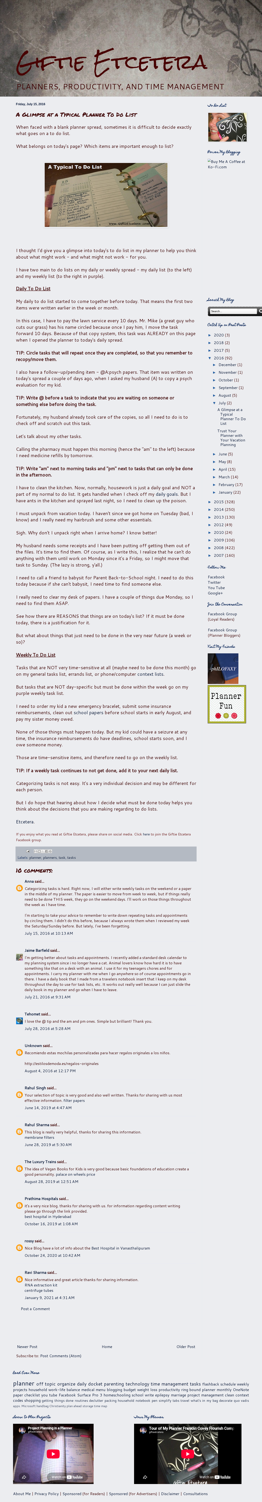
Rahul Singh (35, 1087)
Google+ (215, 593)
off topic (46, 1384)
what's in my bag (204, 1400)
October (226, 380)
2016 (219, 358)
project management (205, 1395)
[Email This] (36, 851)
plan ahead (74, 1406)
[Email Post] (27, 850)
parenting (114, 1384)
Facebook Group (222, 613)
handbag (42, 1406)
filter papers (74, 1100)
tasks (71, 857)
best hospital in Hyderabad (48, 1216)
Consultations (195, 1493)
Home (107, 1346)
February (226, 484)
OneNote (241, 1389)
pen (154, 1400)
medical (88, 1389)
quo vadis (241, 1400)
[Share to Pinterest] (50, 851)
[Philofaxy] (223, 682)
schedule (228, 1384)
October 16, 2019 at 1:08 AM (51, 1223)
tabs (176, 1400)
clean (229, 1395)
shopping (32, 1400)
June (223, 454)
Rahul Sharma (37, 1124)
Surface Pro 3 (89, 1395)
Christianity (57, 1406)
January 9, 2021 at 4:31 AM (50, 1297)
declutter (96, 1400)
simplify (165, 1400)
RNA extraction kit (41, 1285)
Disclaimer (170, 1493)
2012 (219, 524)
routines (81, 1400)
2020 (219, 335)
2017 (219, 350)
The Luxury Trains (40, 1161)
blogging (114, 1389)
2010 (219, 532)
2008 (219, 547)
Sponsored (71, 1493)
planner (35, 857)
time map (100, 1406)
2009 (219, 540)
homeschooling (117, 1395)
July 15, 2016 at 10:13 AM (49, 933)
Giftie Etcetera (111, 61)
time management (169, 1384)
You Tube (216, 587)
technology (137, 1384)
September (228, 387)
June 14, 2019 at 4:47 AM (48, 1107)
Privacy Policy (46, 1493)
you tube (49, 1395)
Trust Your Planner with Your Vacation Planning (231, 437)
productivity (169, 1389)
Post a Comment (35, 1308)
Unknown (33, 1045)
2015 (219, 501)
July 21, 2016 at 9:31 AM (48, 997)
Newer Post (27, 1346)
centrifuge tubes (39, 1290)
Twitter (214, 582)
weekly (243, 1384)
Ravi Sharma (35, 1272)
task (62, 857)
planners (50, 857)
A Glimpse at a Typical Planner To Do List (231, 416)
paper (18, 1395)
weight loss (147, 1389)
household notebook (134, 1400)
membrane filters (39, 1137)
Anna (29, 881)
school (137, 1395)
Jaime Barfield (37, 950)
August (225, 395)
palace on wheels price (75, 1174)
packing (111, 1400)
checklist (32, 1395)
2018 (219, 342)
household (38, 1389)
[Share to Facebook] (47, 851)
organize (66, 1384)
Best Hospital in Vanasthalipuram (120, 1248)
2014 (219, 509)
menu (100, 1389)
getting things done (57, 1400)
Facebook (216, 577)
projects (20, 1389)
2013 (219, 517)
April (223, 469)
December (227, 364)
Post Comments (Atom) (61, 1355)
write (149, 1395)
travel (184, 1400)
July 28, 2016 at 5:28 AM (48, 1028)
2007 (219, 555)
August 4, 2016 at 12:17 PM (50, 1070)
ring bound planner (198, 1389)
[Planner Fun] (227, 722)
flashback (210, 1384)
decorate (225, 1400)
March (224, 477)
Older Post (185, 1346)
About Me (22, 1493)
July (222, 402)
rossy (29, 1240)
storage (87, 1406)
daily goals (167, 494)
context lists (150, 674)
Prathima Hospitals (41, 1198)
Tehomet (32, 1014)
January (225, 492)
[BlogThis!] (39, 851)
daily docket (89, 1384)
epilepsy (162, 1395)
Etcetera (25, 821)
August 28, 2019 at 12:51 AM (51, 1181)
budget (130, 1389)
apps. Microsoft (24, 1406)
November (228, 372)
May (222, 461)
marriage (178, 1395)
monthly (224, 1389)
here (146, 834)
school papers (88, 712)
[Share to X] (43, 851)
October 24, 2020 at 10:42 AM (52, 1255)
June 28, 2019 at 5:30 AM (48, 1144)
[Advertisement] (131, 25)
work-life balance (64, 1389)
